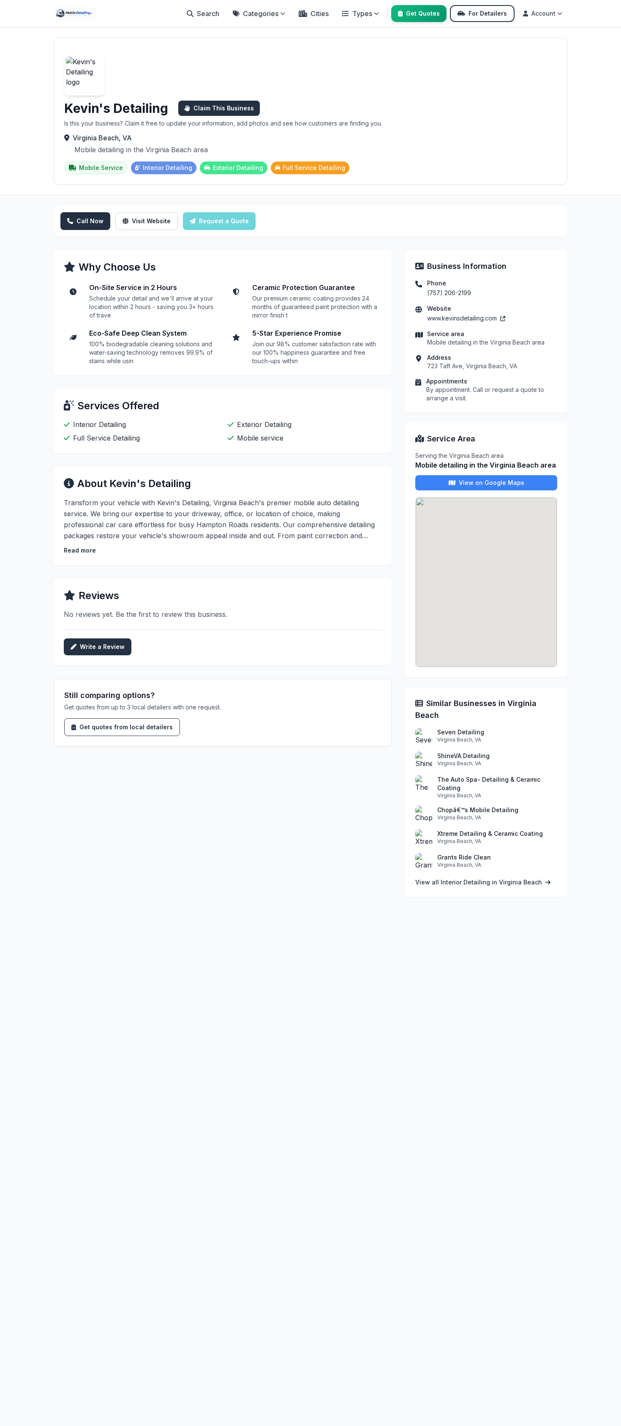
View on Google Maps (491, 482)
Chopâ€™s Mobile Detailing (477, 809)
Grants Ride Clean (464, 857)
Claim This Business (223, 108)
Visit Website (151, 220)
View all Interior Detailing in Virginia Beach (479, 882)
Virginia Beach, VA (102, 138)
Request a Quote (224, 220)
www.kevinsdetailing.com (462, 318)
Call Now (90, 220)
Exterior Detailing (238, 167)
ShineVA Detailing (463, 755)
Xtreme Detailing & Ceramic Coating (490, 833)
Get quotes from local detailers (126, 727)
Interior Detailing (167, 167)
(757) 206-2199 (449, 292)
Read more (80, 550)
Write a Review (102, 646)
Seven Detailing (460, 732)
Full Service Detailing (314, 167)
